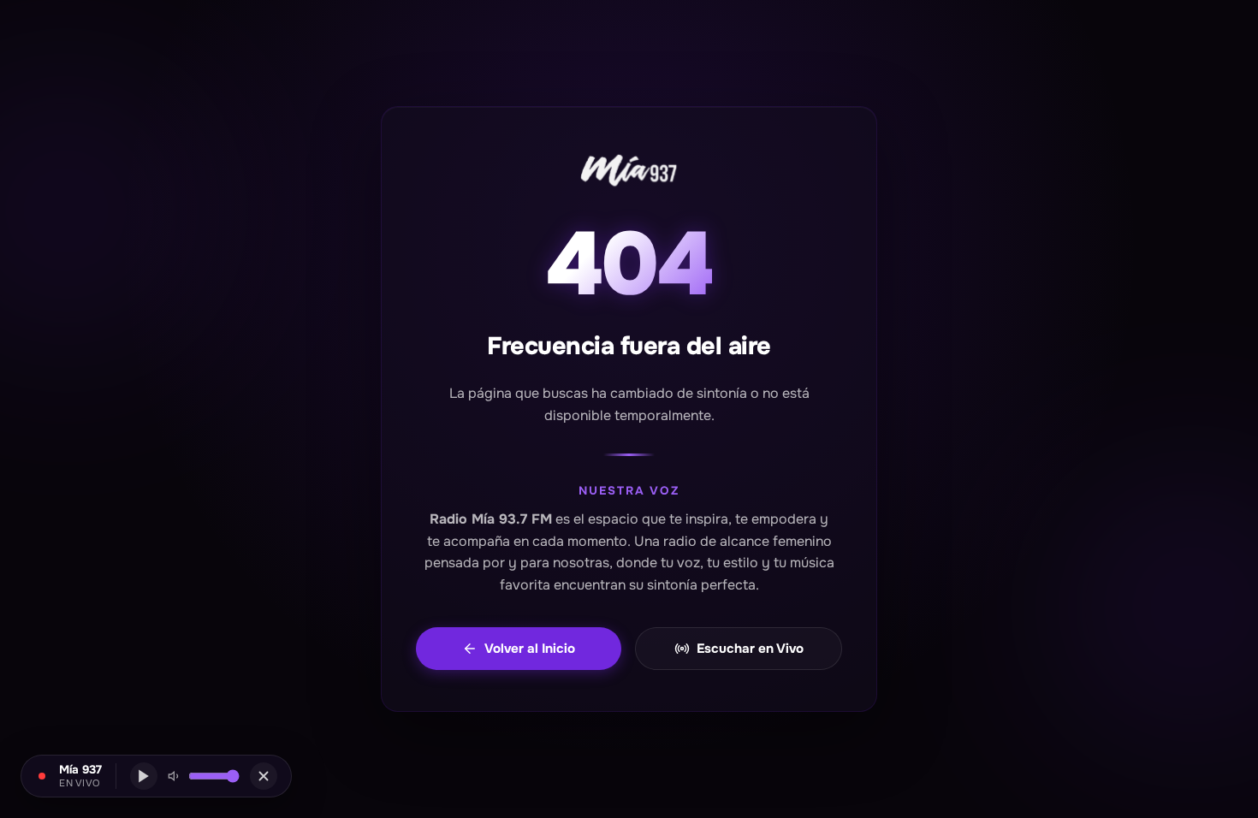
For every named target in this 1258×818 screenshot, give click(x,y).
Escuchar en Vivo (750, 648)
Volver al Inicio (529, 648)
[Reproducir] (143, 776)
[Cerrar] (263, 776)
